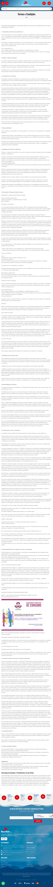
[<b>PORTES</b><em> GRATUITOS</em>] (4, 798)
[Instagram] (5, 838)
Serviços (3, 866)
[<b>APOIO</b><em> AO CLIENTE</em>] (17, 797)
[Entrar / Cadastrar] (44, 3)
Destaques (3, 860)
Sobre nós (29, 860)
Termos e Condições (31, 847)
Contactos (29, 862)
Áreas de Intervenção (6, 864)
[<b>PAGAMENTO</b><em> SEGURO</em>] (30, 798)
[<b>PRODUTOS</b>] (43, 796)
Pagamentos (29, 864)
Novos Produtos (4, 862)
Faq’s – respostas (30, 851)
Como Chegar (30, 866)
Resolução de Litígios (31, 849)
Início (26, 17)
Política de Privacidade (31, 845)
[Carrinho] (49, 3)
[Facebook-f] (2, 838)
